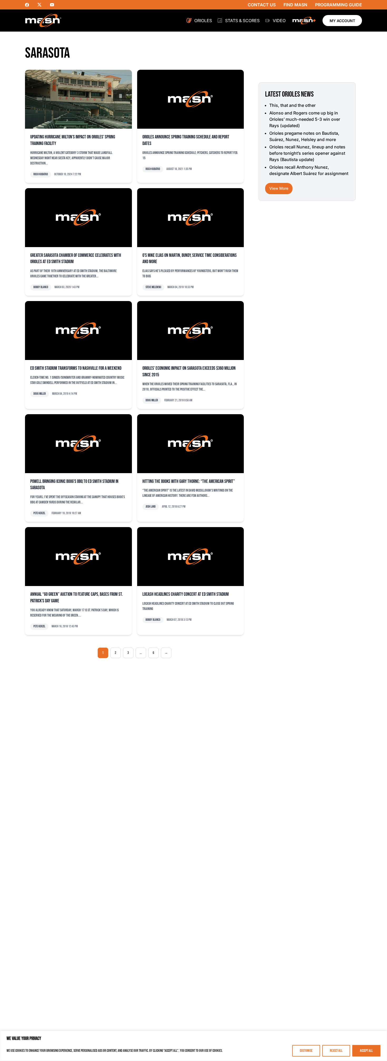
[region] (193, 1046)
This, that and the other (292, 105)
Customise (306, 1050)
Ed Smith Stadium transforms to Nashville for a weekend (75, 368)
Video (279, 20)
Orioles (203, 20)
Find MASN (295, 4)
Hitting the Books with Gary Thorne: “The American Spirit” (188, 481)
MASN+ (304, 20)
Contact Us (262, 4)
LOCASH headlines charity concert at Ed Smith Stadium (185, 594)
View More (278, 188)
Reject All (336, 1050)
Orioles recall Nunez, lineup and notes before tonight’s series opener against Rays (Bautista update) (307, 153)
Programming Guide (338, 4)
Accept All (366, 1050)
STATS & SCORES (242, 20)
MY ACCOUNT (342, 20)
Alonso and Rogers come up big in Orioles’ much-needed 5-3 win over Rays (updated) (304, 119)
